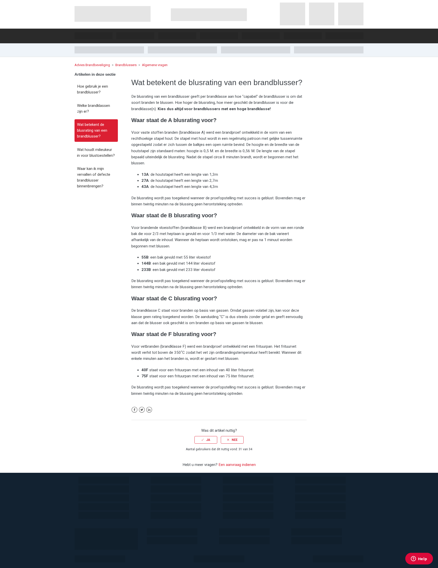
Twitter (142, 410)
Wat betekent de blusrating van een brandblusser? (92, 130)
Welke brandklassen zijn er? (93, 108)
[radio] (205, 440)
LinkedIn (149, 410)
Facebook (134, 410)
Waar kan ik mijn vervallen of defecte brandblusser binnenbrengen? (93, 177)
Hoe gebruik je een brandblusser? (92, 89)
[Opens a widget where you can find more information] (419, 559)
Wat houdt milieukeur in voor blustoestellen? (96, 152)
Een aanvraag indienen (237, 464)
